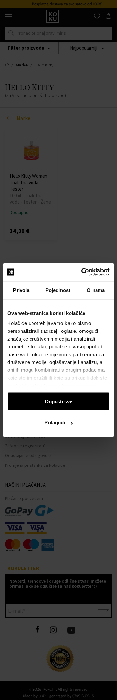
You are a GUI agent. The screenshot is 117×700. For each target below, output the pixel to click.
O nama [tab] (96, 290)
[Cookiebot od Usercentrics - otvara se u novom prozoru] (83, 272)
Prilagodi (55, 422)
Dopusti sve (58, 401)
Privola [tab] (21, 290)
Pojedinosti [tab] (59, 290)
